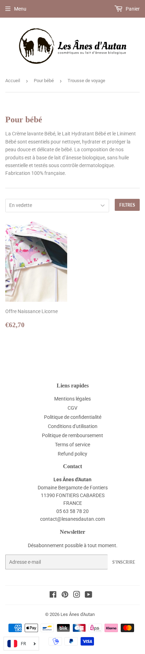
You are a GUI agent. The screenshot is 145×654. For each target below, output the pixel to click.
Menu (20, 9)
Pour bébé (44, 80)
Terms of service (72, 444)
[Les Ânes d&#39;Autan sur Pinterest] (65, 595)
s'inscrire (123, 562)
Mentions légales (72, 399)
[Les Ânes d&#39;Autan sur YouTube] (88, 595)
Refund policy (72, 454)
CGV (72, 408)
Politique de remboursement (72, 435)
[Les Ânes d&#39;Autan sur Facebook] (53, 595)
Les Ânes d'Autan (78, 614)
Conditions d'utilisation (72, 426)
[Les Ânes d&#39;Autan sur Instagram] (76, 595)
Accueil (12, 80)
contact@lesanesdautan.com (72, 519)
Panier (132, 9)
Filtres (127, 205)
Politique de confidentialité (72, 417)
